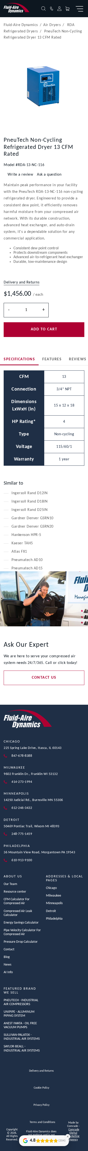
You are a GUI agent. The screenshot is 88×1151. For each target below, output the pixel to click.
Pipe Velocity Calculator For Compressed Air (22, 932)
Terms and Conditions (42, 1122)
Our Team (10, 884)
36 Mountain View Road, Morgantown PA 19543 (39, 852)
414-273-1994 (21, 782)
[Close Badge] (67, 1136)
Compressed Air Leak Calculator (18, 913)
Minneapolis (16, 794)
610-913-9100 (21, 860)
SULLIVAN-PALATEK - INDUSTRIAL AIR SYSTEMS (22, 1037)
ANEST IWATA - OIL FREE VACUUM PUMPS (20, 1025)
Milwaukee (14, 768)
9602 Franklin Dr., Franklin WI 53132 (31, 774)
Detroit (12, 820)
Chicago (12, 742)
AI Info (8, 972)
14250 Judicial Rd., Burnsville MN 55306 (33, 800)
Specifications (19, 359)
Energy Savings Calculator (21, 923)
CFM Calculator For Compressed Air (17, 901)
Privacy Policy (41, 1105)
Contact (9, 949)
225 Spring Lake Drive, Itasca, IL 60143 (33, 748)
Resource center (15, 892)
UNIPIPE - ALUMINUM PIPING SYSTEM (19, 1014)
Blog (7, 957)
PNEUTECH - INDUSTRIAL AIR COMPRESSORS (21, 1002)
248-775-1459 (21, 834)
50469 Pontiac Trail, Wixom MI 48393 (31, 826)
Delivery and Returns (41, 1070)
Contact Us (44, 678)
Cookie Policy (41, 1087)
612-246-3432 (21, 808)
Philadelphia (17, 846)
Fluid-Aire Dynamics (21, 25)
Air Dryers (52, 25)
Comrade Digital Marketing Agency (73, 1134)
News (7, 965)
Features (52, 359)
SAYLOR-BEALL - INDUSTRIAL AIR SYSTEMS (22, 1048)
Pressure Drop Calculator (21, 942)
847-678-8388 (21, 756)
